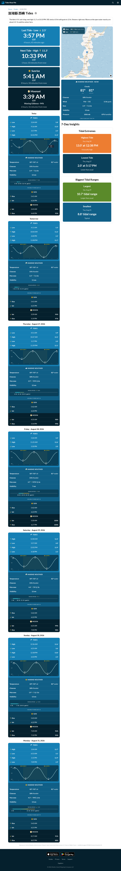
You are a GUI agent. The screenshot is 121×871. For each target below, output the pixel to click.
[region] (87, 52)
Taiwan (10, 9)
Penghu (16, 9)
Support (70, 859)
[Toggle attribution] (111, 76)
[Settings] (117, 2)
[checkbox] (73, 29)
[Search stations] (112, 2)
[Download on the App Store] (53, 854)
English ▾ (60, 863)
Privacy (57, 859)
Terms (63, 859)
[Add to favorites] (35, 13)
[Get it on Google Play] (67, 854)
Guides (51, 859)
